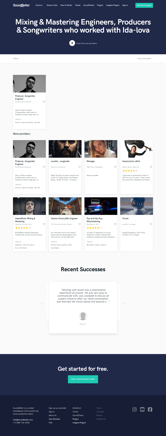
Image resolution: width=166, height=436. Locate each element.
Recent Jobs (52, 5)
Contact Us (101, 419)
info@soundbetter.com (23, 420)
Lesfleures (103, 245)
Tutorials (100, 412)
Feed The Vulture (28, 245)
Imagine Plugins (112, 5)
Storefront (77, 408)
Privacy (99, 415)
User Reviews (54, 419)
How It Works (66, 5)
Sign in (125, 5)
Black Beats (90, 245)
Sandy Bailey (55, 248)
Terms (98, 408)
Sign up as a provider (57, 408)
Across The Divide (21, 248)
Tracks (77, 5)
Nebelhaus (18, 245)
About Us (53, 415)
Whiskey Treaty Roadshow (59, 245)
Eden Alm (37, 122)
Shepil (97, 245)
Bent (70, 245)
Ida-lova (17, 122)
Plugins (100, 5)
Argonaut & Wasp (27, 122)
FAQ (50, 423)
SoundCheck (88, 5)
